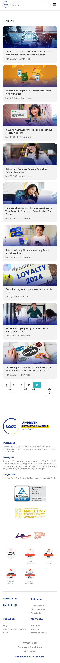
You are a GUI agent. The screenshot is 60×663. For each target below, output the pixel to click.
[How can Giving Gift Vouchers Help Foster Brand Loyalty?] (30, 245)
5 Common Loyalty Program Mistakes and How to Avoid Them (27, 330)
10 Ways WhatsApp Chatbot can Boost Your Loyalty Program (28, 131)
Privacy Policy (30, 642)
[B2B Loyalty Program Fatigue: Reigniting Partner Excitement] (30, 164)
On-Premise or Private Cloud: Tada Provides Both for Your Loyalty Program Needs (28, 53)
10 (29, 385)
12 (25, 389)
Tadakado (36, 613)
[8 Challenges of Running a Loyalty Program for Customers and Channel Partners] (30, 363)
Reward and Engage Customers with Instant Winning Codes (28, 92)
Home (6, 20)
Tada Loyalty (37, 606)
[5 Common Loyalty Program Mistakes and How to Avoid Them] (30, 324)
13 (33, 389)
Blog (5, 625)
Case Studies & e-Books (14, 629)
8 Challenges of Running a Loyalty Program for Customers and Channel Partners (28, 369)
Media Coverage (39, 633)
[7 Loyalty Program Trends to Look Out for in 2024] (30, 284)
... (10, 389)
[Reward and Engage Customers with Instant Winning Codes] (30, 86)
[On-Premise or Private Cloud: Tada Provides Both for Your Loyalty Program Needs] (30, 47)
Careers (35, 629)
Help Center (30, 651)
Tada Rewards (38, 609)
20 (49, 389)
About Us (35, 625)
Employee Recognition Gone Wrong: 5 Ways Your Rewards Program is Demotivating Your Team (28, 211)
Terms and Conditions (30, 647)
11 (37, 385)
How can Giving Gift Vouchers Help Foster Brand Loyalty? (27, 252)
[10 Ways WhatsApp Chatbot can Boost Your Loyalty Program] (30, 125)
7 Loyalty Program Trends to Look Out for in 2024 (28, 291)
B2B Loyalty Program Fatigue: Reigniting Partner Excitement (26, 170)
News (5, 633)
